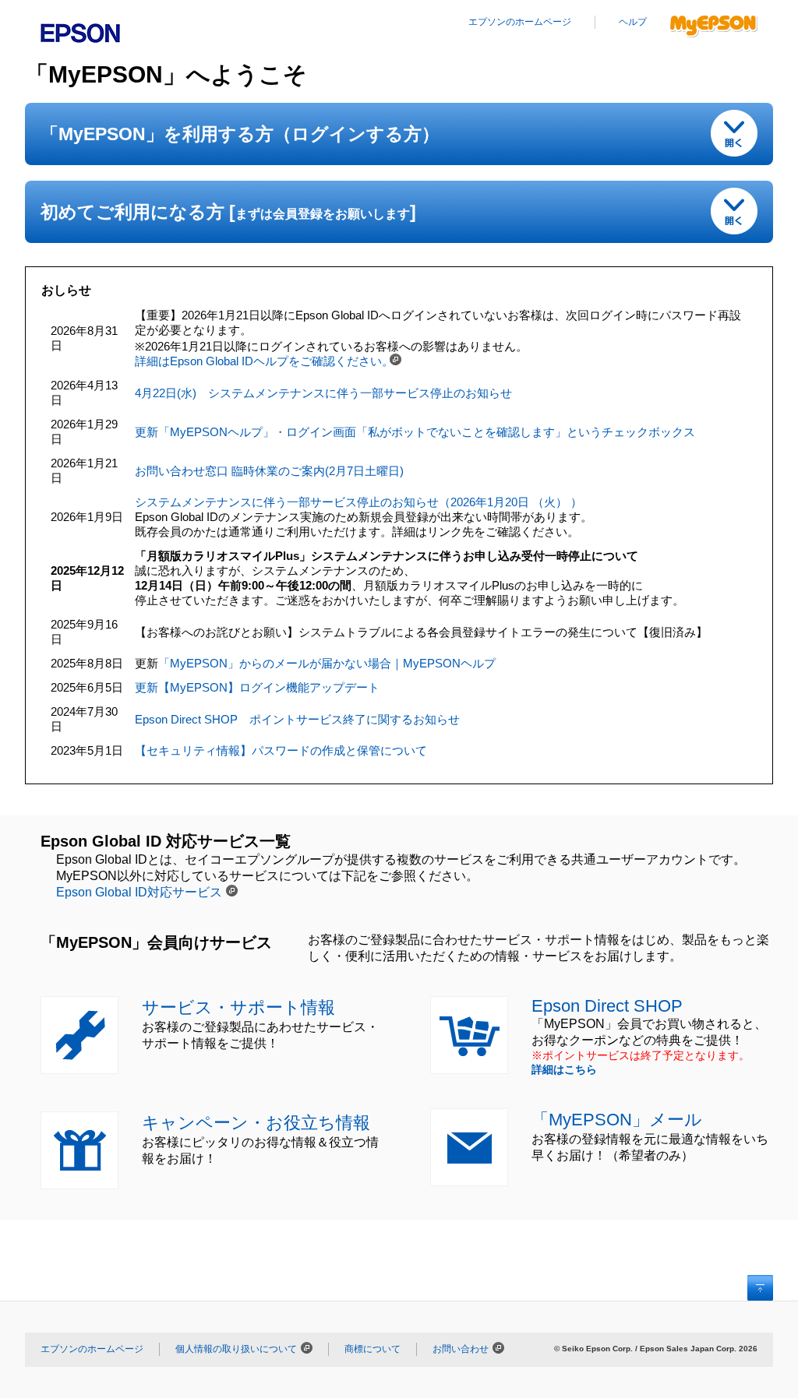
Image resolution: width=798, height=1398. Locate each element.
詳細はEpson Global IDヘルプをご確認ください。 (264, 361)
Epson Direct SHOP (607, 1006)
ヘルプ (633, 21)
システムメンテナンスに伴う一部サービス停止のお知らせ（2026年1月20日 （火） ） (358, 502)
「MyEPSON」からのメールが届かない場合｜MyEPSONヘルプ (327, 663)
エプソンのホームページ (519, 21)
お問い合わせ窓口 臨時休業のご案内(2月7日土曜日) (269, 470)
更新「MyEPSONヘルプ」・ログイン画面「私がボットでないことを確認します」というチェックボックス (415, 431)
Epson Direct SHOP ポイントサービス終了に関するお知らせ (297, 719)
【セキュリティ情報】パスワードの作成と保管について (281, 750)
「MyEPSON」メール (616, 1119)
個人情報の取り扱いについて (236, 1348)
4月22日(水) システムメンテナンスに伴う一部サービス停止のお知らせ (323, 393)
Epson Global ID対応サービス (139, 892)
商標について (372, 1348)
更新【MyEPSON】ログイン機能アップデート (257, 687)
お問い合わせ (461, 1348)
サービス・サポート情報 (238, 1007)
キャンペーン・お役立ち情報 (256, 1122)
